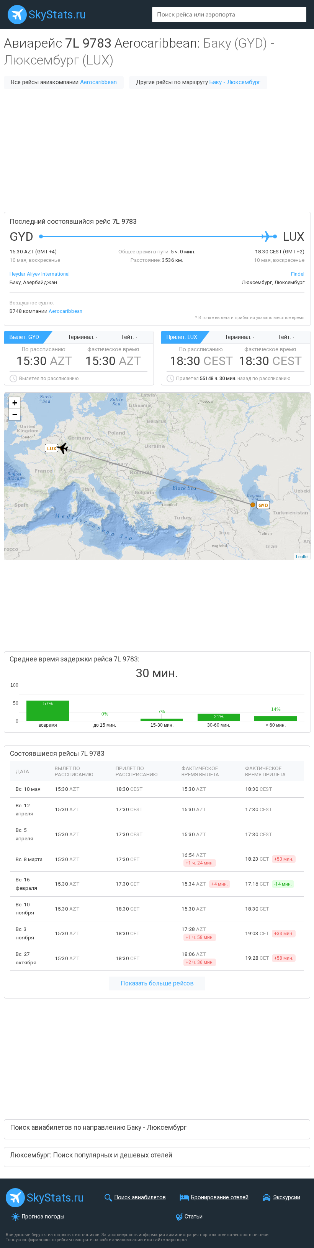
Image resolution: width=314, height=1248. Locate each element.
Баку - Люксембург (234, 82)
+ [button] (14, 403)
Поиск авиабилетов (140, 1197)
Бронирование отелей (220, 1197)
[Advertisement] (157, 150)
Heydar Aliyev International (40, 274)
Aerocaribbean (98, 82)
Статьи (194, 1216)
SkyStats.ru (57, 14)
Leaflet (302, 556)
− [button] (14, 414)
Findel (297, 274)
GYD (263, 505)
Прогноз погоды (43, 1216)
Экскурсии (286, 1197)
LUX (51, 448)
